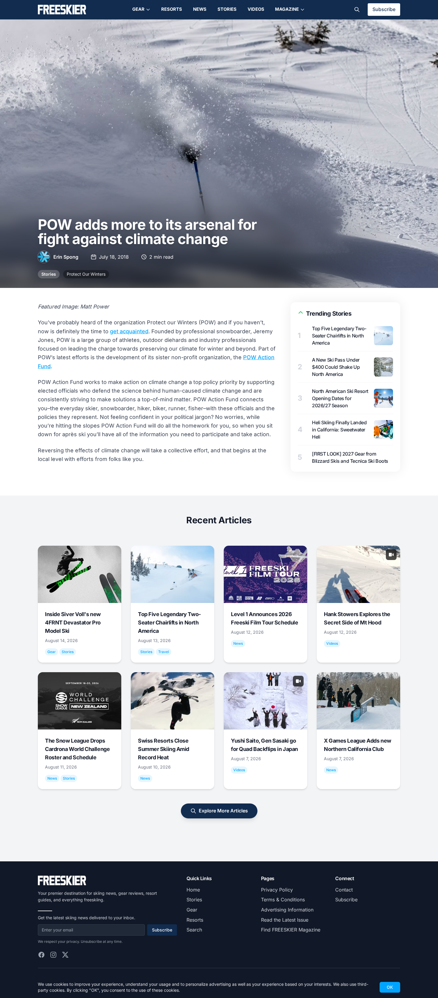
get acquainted (129, 331)
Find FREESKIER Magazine (290, 930)
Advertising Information (287, 910)
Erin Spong (65, 257)
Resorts (171, 9)
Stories (227, 9)
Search (194, 930)
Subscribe (383, 9)
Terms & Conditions (283, 900)
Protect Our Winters (86, 274)
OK (390, 987)
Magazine (287, 9)
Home (193, 890)
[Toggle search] (357, 10)
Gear (138, 9)
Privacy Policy (277, 890)
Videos (256, 9)
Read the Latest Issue (284, 920)
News (199, 9)
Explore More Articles (223, 811)
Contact (344, 890)
